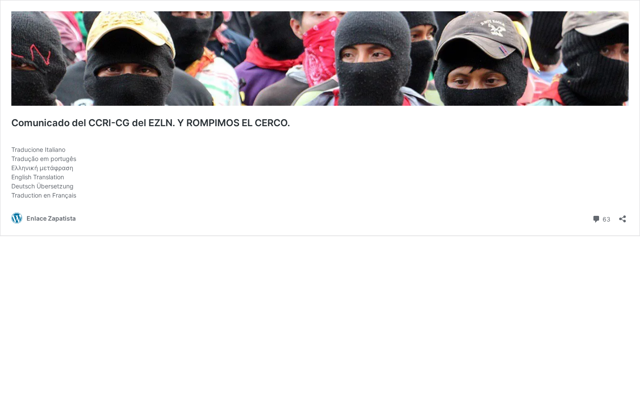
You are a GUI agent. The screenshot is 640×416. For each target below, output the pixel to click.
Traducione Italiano (38, 149)
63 (605, 218)
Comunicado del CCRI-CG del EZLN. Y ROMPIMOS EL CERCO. (150, 122)
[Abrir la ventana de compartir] (622, 216)
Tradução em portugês (43, 158)
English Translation (37, 177)
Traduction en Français (43, 195)
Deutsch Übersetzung (42, 186)
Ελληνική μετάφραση (42, 167)
